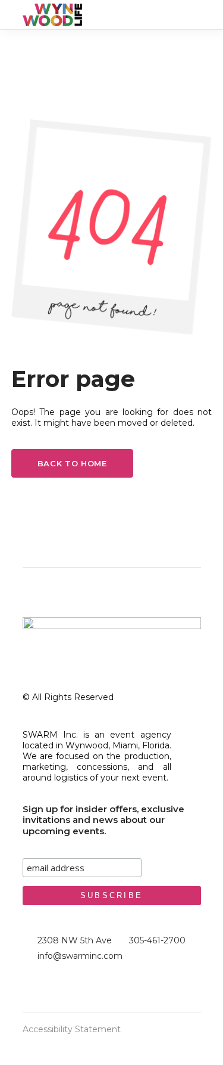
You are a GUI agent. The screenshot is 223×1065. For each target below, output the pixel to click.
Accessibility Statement (72, 1029)
